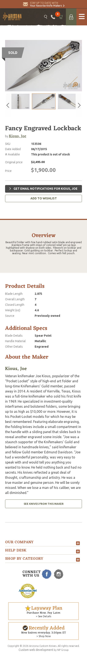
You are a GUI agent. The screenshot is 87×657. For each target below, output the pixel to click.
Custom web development (36, 650)
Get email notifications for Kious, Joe (45, 188)
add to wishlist (43, 198)
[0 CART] (60, 17)
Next (79, 105)
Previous (8, 105)
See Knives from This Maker (44, 503)
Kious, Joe (17, 136)
